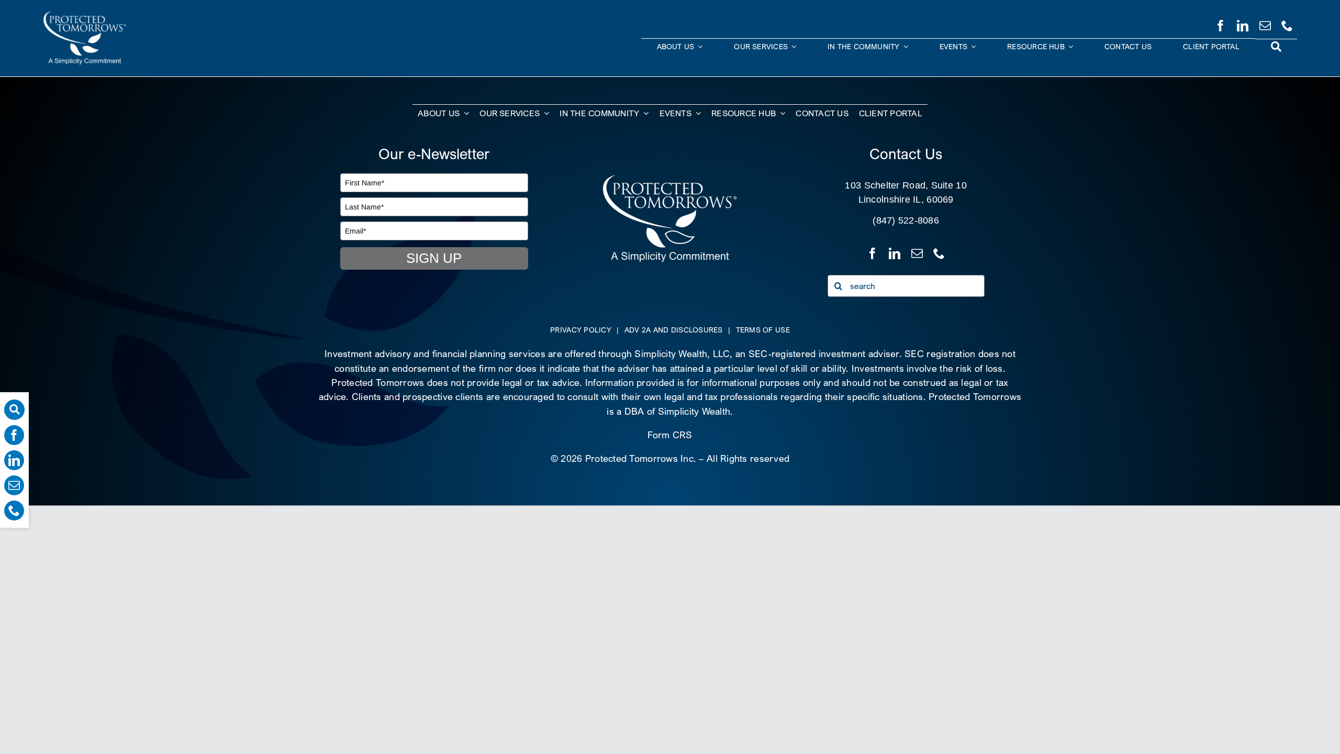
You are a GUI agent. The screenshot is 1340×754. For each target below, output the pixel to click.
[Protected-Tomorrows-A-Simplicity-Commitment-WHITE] (85, 14)
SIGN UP (434, 258)
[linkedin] (1242, 23)
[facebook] (1220, 23)
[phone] (1287, 23)
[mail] (1265, 23)
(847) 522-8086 (906, 220)
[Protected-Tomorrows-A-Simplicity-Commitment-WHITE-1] (670, 178)
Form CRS (669, 434)
